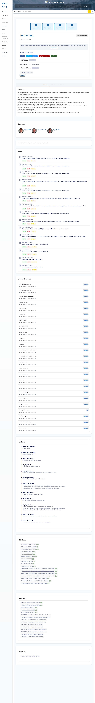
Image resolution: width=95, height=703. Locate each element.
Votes (3, 33)
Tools (27, 6)
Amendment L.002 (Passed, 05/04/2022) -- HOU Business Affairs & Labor (39, 571)
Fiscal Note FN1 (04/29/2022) (29, 607)
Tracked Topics (36, 6)
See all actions (32, 60)
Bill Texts (4, 48)
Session (74, 6)
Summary (45, 85)
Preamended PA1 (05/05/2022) (30, 546)
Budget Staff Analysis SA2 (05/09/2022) (32, 605)
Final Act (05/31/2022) (28, 563)
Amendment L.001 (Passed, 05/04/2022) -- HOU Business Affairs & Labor (39, 568)
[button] (92, 11)
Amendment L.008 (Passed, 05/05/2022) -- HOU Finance (35, 578)
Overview (4, 11)
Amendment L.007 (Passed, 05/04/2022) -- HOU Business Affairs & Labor (39, 576)
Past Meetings (5, 41)
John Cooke (56, 129)
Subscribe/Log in (83, 6)
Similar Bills (5, 22)
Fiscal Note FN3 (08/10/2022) (29, 612)
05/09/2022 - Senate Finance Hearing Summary (32, 636)
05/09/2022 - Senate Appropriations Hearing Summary (34, 631)
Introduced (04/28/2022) (28, 551)
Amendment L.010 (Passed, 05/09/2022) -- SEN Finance (35, 583)
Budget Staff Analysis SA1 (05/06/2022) (32, 602)
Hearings (59, 6)
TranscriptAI (67, 6)
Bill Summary (5, 15)
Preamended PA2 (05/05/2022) (30, 544)
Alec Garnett (27, 129)
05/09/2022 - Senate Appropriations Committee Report (34, 629)
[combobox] (19, 11)
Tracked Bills (45, 6)
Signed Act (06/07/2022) (27, 72)
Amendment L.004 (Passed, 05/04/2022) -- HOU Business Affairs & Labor (39, 573)
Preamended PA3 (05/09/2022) (30, 549)
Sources (4, 56)
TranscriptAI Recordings (5, 37)
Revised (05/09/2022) (28, 558)
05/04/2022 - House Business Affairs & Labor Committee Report (36, 614)
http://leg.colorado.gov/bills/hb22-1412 (30, 656)
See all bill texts (35, 67)
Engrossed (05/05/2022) (28, 554)
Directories (19, 6)
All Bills (52, 6)
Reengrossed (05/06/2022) (29, 556)
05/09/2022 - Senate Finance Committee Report (32, 634)
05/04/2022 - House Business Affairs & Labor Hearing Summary (36, 617)
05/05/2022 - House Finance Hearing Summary (32, 627)
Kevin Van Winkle (42, 129)
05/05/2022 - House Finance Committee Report (32, 624)
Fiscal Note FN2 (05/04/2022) (29, 610)
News (3, 29)
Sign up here (54, 47)
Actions (4, 45)
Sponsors (4, 26)
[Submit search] (89, 11)
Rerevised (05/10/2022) (28, 561)
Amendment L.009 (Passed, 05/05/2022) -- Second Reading (36, 580)
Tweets (3, 18)
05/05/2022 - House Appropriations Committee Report (34, 619)
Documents (4, 52)
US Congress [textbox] (17, 11)
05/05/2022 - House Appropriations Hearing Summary (34, 622)
